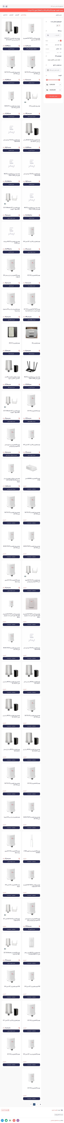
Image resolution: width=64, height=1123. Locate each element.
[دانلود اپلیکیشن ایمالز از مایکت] (2, 1120)
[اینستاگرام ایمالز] (18, 1120)
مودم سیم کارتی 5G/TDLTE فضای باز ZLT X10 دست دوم (31, 39)
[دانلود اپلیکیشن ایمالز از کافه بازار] (6, 1120)
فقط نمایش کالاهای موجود (54, 60)
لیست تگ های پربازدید (59, 1114)
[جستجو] (3, 6)
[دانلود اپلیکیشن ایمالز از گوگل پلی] (10, 1120)
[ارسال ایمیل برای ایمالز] (14, 1120)
